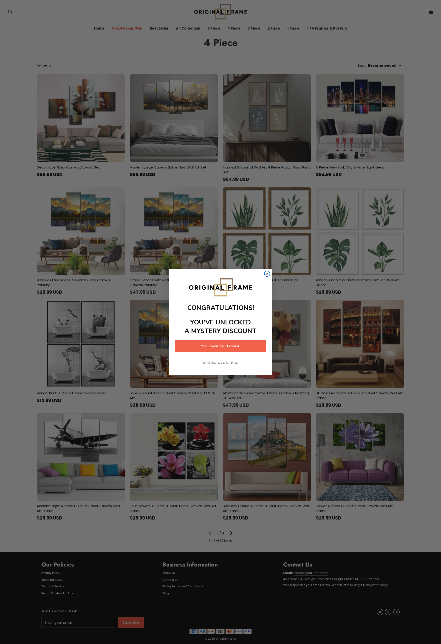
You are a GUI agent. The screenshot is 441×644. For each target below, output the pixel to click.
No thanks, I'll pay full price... (220, 363)
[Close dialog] (267, 273)
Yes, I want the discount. (220, 346)
